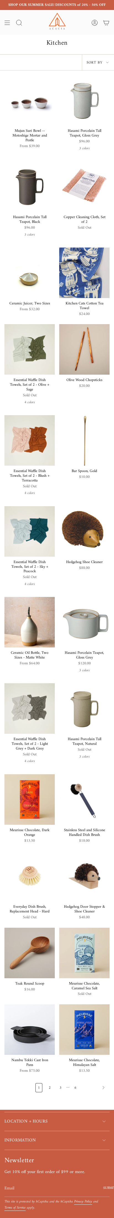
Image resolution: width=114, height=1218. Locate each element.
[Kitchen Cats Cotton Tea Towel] (84, 273)
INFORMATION (20, 1140)
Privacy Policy (83, 1202)
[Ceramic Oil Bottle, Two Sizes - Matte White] (29, 622)
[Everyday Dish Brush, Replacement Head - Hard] (29, 876)
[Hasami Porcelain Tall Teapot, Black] (29, 186)
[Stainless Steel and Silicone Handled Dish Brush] (84, 799)
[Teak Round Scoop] (29, 953)
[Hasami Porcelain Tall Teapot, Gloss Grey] (84, 100)
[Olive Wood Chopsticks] (84, 349)
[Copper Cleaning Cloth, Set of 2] (84, 186)
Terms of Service (15, 1208)
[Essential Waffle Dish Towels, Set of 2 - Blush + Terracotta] (29, 440)
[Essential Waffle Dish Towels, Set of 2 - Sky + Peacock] (29, 531)
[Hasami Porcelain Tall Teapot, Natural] (84, 708)
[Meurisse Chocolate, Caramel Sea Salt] (84, 953)
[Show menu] (7, 23)
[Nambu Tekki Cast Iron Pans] (29, 1029)
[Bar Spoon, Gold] (84, 440)
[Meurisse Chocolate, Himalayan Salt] (84, 1029)
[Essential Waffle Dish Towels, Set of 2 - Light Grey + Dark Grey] (29, 708)
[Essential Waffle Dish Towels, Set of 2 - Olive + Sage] (29, 349)
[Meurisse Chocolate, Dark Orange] (29, 799)
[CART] (106, 23)
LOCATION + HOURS (26, 1121)
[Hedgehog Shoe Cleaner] (84, 531)
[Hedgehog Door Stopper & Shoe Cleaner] (84, 876)
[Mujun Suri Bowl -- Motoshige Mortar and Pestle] (29, 100)
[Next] (94, 1087)
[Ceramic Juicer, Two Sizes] (29, 273)
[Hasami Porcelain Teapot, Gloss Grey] (84, 622)
